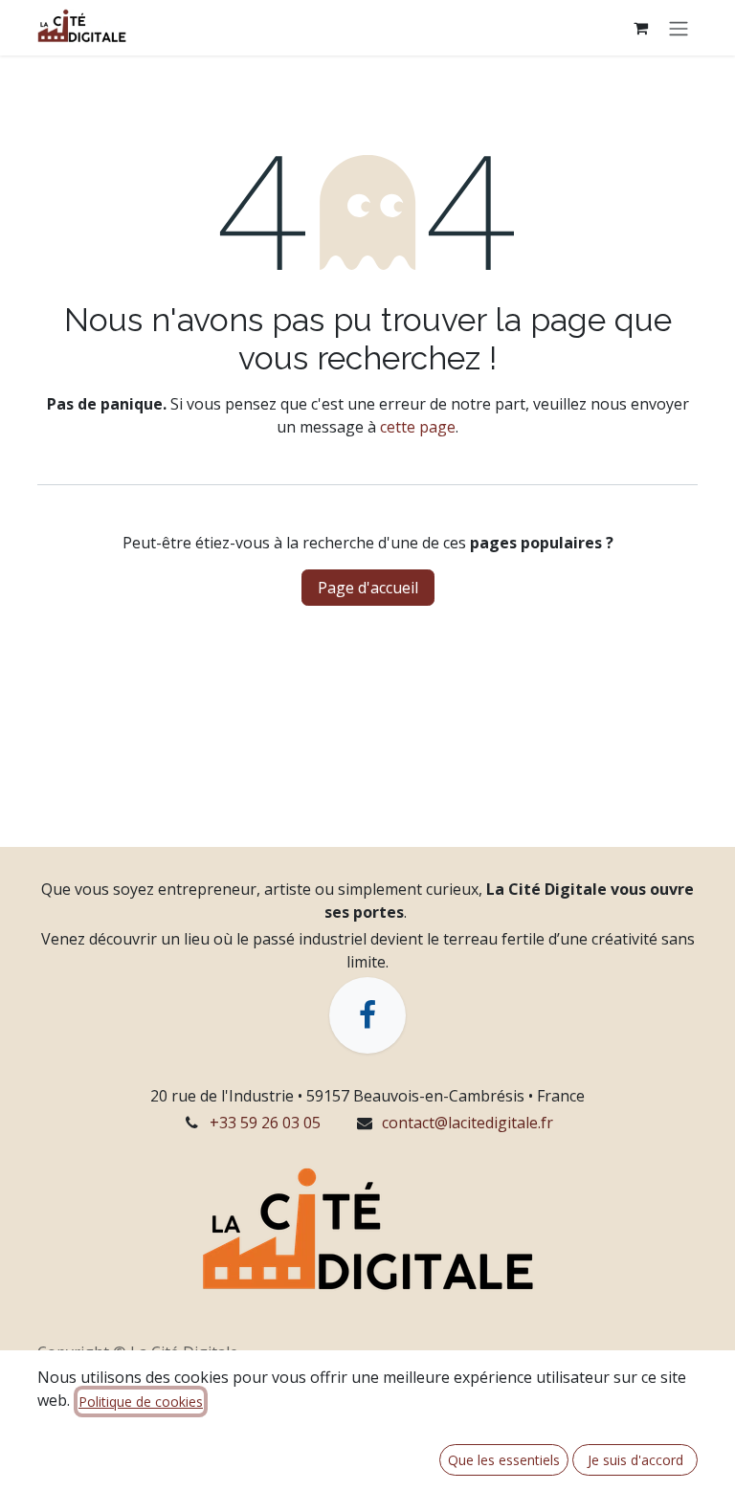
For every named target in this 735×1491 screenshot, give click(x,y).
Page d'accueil (368, 587)
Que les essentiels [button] (504, 1460)
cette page (418, 426)
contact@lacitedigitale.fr (467, 1122)
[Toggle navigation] (678, 28)
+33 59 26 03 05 (265, 1122)
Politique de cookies (140, 1401)
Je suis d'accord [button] (635, 1460)
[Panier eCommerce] (640, 28)
